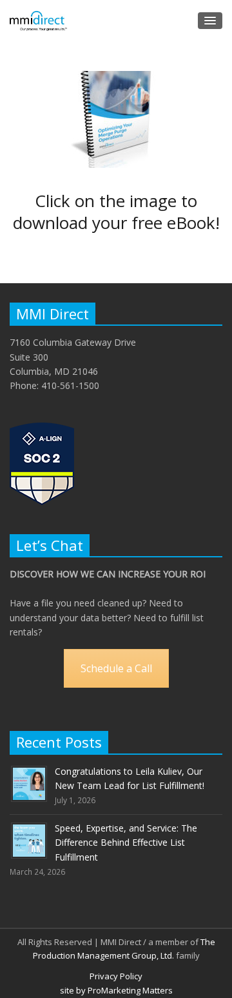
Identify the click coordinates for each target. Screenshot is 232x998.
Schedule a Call (116, 668)
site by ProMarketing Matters (116, 990)
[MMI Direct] (38, 21)
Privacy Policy (116, 976)
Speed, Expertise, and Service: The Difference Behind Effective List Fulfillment (126, 842)
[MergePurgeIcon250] (116, 119)
